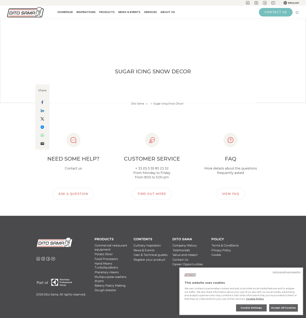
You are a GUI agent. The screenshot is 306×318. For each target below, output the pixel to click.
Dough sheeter (105, 290)
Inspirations (86, 12)
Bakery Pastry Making (110, 285)
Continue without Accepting (287, 272)
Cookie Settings (251, 307)
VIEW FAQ (230, 194)
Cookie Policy (255, 298)
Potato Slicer (104, 254)
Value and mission (185, 255)
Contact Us (180, 259)
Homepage (65, 12)
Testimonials (181, 250)
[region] (241, 291)
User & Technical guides (150, 255)
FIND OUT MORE (152, 194)
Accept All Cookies (283, 307)
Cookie (216, 255)
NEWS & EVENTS (129, 12)
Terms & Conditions (225, 245)
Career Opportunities (187, 264)
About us (167, 12)
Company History (184, 245)
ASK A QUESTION (73, 194)
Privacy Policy (221, 250)
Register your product (149, 259)
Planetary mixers (106, 272)
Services (150, 12)
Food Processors (106, 259)
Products (107, 12)
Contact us (276, 12)
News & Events (144, 250)
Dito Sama (137, 103)
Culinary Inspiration (147, 245)
